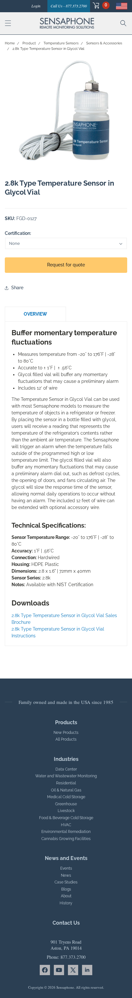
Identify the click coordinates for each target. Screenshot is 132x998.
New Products (66, 732)
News (66, 875)
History (66, 903)
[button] (100, 5)
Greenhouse (66, 804)
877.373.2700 (73, 957)
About (66, 896)
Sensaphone (65, 987)
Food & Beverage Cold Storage (66, 818)
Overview (35, 314)
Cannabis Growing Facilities (66, 838)
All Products (66, 739)
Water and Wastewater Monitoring (66, 776)
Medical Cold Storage (66, 797)
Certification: (18, 233)
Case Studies (66, 882)
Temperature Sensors (61, 43)
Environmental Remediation (66, 831)
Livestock (66, 811)
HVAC (66, 825)
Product (29, 43)
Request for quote (66, 264)
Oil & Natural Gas (66, 790)
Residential (66, 783)
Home (10, 43)
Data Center (66, 769)
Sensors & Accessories (104, 43)
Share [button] (17, 287)
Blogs (66, 889)
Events (66, 868)
